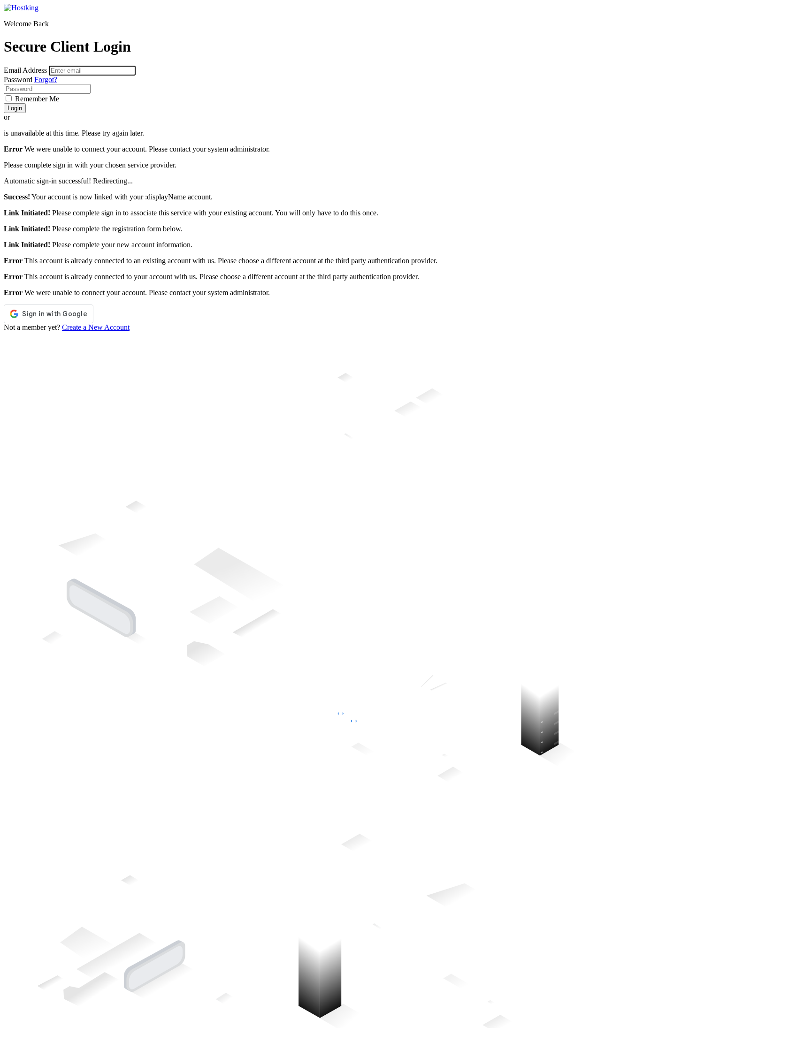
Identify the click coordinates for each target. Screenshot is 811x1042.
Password (18, 80)
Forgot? (45, 80)
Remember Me (36, 99)
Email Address (25, 70)
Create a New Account (96, 327)
